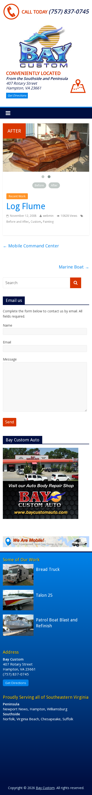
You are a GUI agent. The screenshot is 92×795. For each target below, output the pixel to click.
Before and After (17, 222)
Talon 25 (44, 595)
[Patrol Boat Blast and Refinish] (19, 617)
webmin (48, 216)
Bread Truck (47, 569)
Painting (48, 222)
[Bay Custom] (46, 25)
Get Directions (17, 95)
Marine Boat (74, 267)
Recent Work (17, 196)
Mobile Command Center (31, 246)
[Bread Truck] (19, 566)
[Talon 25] (19, 592)
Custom (36, 222)
